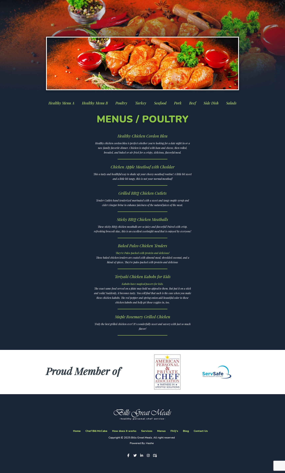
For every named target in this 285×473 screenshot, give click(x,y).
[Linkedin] (142, 455)
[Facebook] (129, 455)
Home (77, 431)
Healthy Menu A (61, 102)
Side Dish (211, 102)
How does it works (124, 431)
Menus (161, 431)
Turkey (140, 102)
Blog (186, 431)
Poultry (121, 102)
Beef (192, 102)
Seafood (160, 102)
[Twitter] (136, 455)
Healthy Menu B (95, 102)
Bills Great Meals (141, 437)
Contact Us (201, 431)
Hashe (150, 443)
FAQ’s (174, 431)
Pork (178, 102)
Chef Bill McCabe (96, 431)
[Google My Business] (156, 455)
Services (146, 431)
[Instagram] (149, 455)
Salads (231, 102)
